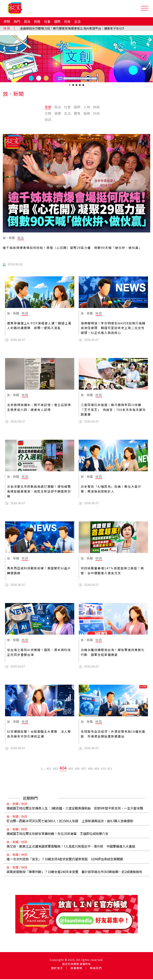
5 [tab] (83, 86)
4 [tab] (80, 86)
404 (63, 767)
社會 (47, 21)
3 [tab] (77, 86)
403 (55, 768)
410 (103, 768)
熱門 (17, 21)
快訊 (48, 119)
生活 (77, 21)
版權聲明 (76, 968)
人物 (86, 106)
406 (77, 768)
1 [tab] (70, 86)
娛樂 (86, 113)
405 (70, 768)
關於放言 (57, 968)
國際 (57, 21)
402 (48, 768)
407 (83, 768)
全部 (48, 106)
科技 (67, 21)
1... (43, 768)
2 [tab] (73, 86)
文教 (48, 113)
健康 (57, 113)
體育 (77, 113)
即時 (7, 21)
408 (90, 768)
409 (96, 768)
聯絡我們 (96, 968)
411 (109, 768)
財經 (37, 21)
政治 (27, 21)
